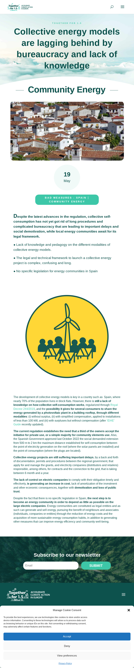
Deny (67, 645)
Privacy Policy (65, 663)
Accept (67, 636)
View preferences (67, 655)
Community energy (67, 201)
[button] (129, 610)
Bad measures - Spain (65, 197)
